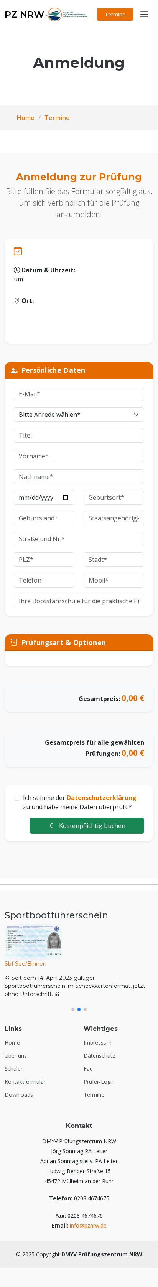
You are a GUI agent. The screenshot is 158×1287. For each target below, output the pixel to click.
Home (26, 118)
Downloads (19, 1095)
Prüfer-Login (99, 1082)
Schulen (14, 1068)
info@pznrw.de (88, 1225)
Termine (115, 14)
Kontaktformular (25, 1082)
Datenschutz (99, 1055)
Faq (88, 1068)
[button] (72, 1009)
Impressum (98, 1042)
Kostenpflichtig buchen (91, 825)
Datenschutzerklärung (102, 797)
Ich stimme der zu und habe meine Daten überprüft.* (80, 802)
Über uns (16, 1055)
